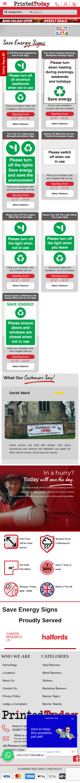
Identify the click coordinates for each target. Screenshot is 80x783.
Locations (8, 672)
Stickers (47, 680)
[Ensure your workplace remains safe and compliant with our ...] (60, 76)
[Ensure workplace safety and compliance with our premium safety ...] (20, 76)
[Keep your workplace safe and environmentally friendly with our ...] (20, 156)
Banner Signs (51, 696)
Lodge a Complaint (14, 704)
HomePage (9, 665)
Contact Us (9, 688)
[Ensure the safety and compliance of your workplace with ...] (60, 237)
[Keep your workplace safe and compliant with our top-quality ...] (60, 156)
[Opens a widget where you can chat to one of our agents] (52, 735)
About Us (8, 680)
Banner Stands (52, 704)
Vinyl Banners (51, 665)
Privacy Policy (11, 696)
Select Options (21, 124)
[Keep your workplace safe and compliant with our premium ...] (20, 237)
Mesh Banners (51, 672)
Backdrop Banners (54, 688)
